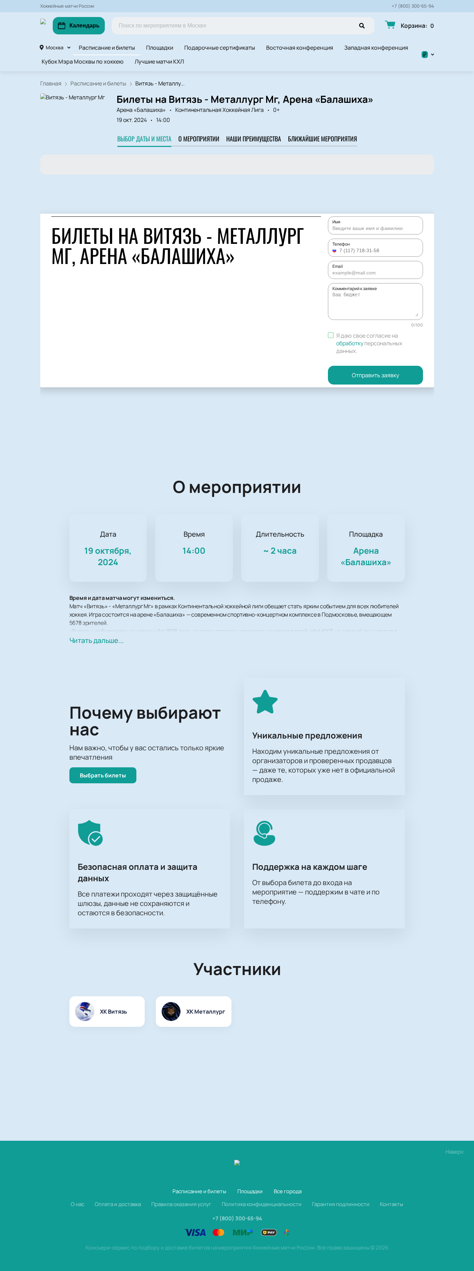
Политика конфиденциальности (262, 1204)
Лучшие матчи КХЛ (159, 61)
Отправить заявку (375, 375)
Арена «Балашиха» (141, 110)
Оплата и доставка (118, 1204)
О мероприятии (198, 138)
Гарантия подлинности (341, 1204)
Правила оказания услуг (181, 1204)
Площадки (159, 47)
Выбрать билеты (103, 775)
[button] (335, 250)
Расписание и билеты (107, 47)
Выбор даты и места (144, 138)
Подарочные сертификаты (219, 47)
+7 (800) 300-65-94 (413, 6)
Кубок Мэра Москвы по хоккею (83, 61)
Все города (288, 1191)
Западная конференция (376, 47)
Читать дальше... (96, 640)
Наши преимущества (253, 138)
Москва (55, 47)
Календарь (84, 25)
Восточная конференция (299, 47)
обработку (349, 343)
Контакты (391, 1204)
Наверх (455, 1151)
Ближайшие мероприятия (322, 138)
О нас (77, 1204)
